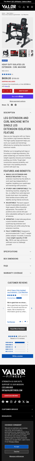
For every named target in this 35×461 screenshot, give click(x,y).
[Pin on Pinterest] (15, 105)
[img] (11, 295)
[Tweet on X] (8, 105)
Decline (16, 452)
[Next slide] (31, 308)
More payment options (17, 101)
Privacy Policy (14, 442)
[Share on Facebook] (12, 105)
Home (3, 13)
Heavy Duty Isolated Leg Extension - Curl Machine (15, 14)
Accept (16, 447)
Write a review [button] (17, 356)
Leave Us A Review (11, 395)
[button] (28, 7)
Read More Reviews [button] (17, 329)
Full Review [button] (11, 322)
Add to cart (23, 91)
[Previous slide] (3, 308)
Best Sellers (10, 13)
